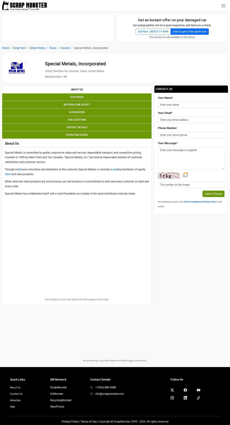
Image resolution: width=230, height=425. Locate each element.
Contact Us (16, 393)
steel (8, 174)
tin (20, 169)
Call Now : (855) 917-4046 (153, 31)
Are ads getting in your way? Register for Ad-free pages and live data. (77, 299)
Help (12, 406)
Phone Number (167, 128)
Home (5, 48)
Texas (52, 48)
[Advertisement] (58, 26)
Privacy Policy (70, 421)
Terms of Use (89, 421)
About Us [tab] (77, 89)
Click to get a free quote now (190, 31)
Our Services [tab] (77, 112)
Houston (65, 48)
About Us (15, 387)
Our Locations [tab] (77, 119)
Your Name (165, 97)
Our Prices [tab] (77, 97)
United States (37, 48)
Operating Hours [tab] (77, 135)
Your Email (165, 113)
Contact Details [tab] (76, 127)
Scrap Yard (19, 48)
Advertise (15, 400)
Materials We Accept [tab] (77, 104)
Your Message (168, 143)
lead (115, 169)
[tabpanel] (77, 194)
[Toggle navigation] (223, 6)
